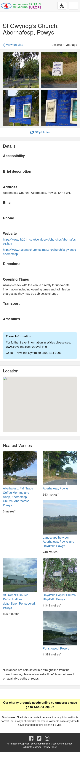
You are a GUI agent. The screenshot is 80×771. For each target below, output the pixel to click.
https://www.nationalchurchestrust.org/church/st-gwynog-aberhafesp (40, 251)
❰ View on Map (13, 45)
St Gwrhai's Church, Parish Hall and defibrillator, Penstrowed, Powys (19, 601)
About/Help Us (44, 707)
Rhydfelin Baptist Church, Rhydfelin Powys (59, 597)
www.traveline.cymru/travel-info (26, 346)
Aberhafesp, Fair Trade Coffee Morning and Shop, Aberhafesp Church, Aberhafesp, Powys (18, 496)
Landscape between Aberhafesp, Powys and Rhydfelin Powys (58, 541)
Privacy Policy (50, 746)
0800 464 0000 (52, 353)
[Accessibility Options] (62, 5)
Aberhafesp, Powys (55, 488)
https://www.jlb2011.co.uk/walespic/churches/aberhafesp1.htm (39, 241)
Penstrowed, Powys (56, 648)
